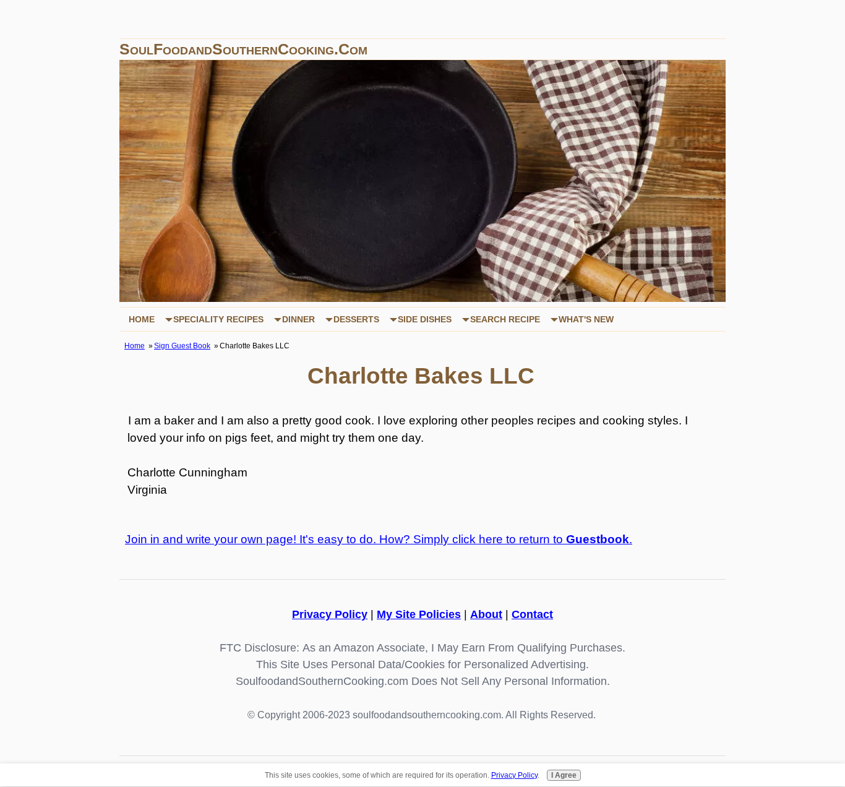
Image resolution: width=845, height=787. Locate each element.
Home (142, 319)
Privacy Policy (329, 614)
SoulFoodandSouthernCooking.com (243, 49)
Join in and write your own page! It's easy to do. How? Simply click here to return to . (378, 539)
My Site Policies (419, 614)
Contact (532, 614)
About (486, 614)
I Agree (564, 775)
